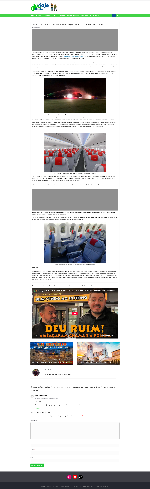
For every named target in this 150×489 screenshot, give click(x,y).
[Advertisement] (75, 40)
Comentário (34, 420)
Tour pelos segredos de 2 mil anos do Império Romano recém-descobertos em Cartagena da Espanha (51, 361)
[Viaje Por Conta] (32, 15)
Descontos (84, 15)
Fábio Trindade (36, 27)
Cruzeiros (62, 15)
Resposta (37, 408)
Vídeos (54, 15)
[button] (41, 15)
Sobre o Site (94, 15)
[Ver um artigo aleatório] (118, 15)
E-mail (32, 449)
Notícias (47, 15)
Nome (32, 442)
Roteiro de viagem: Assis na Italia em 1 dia (94, 362)
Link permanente (54, 398)
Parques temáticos (73, 15)
